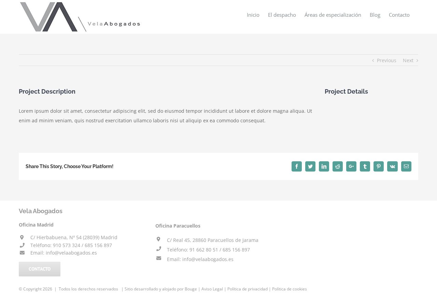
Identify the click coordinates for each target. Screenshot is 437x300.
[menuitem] (253, 14)
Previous (386, 60)
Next (408, 60)
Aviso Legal (212, 289)
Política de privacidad (247, 289)
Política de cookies (289, 289)
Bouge (191, 289)
